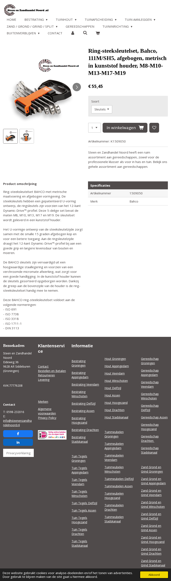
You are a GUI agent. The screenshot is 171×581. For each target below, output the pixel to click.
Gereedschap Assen (154, 417)
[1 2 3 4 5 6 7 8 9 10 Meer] (94, 128)
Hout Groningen (115, 359)
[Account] (72, 33)
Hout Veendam (114, 373)
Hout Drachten (114, 410)
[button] (10, 136)
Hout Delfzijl (112, 388)
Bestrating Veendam (85, 384)
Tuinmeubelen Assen (118, 486)
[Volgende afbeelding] (77, 87)
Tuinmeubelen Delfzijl (119, 479)
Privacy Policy (47, 418)
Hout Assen (112, 395)
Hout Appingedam (116, 366)
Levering (43, 380)
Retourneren (46, 375)
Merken (43, 402)
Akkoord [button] (154, 575)
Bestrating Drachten (85, 430)
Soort (95, 101)
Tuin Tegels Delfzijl (84, 503)
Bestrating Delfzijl (84, 403)
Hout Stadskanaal (116, 417)
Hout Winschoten (116, 381)
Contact (43, 366)
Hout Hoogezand (116, 403)
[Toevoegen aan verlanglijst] (154, 128)
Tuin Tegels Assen (84, 510)
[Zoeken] (85, 33)
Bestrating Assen (83, 411)
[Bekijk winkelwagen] (97, 33)
